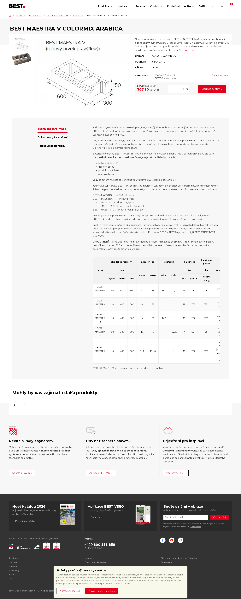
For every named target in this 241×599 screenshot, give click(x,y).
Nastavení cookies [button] (70, 591)
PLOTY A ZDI (35, 15)
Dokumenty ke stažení (96, 562)
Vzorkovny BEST (175, 473)
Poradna (140, 6)
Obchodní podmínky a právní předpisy (179, 558)
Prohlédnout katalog (25, 521)
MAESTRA (78, 15)
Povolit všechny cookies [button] (101, 591)
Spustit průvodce (22, 473)
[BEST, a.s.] (163, 540)
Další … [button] (203, 6)
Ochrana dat (167, 562)
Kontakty (89, 558)
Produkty (103, 6)
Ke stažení (173, 6)
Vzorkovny (156, 6)
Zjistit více (95, 517)
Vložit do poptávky (212, 89)
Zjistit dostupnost (220, 75)
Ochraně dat (196, 527)
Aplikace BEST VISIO (100, 473)
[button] (111, 7)
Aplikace (189, 6)
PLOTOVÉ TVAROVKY (57, 15)
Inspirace (122, 6)
